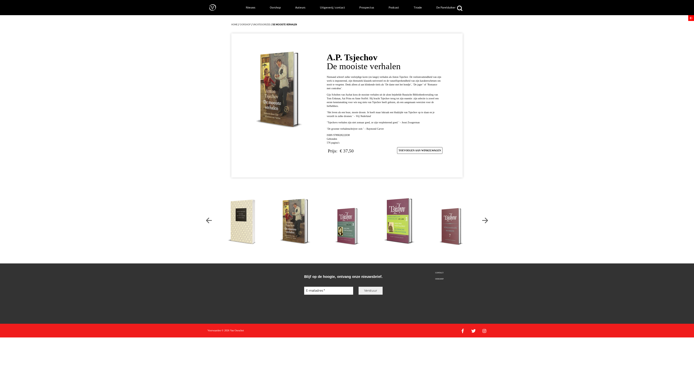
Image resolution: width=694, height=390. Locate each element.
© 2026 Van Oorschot (233, 330)
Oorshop (275, 7)
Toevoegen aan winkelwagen (420, 150)
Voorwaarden (214, 330)
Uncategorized (262, 24)
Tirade (418, 7)
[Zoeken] (459, 9)
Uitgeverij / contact (332, 7)
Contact (439, 273)
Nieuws (250, 7)
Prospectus (366, 7)
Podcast (394, 7)
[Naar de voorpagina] (210, 7)
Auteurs (300, 7)
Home (234, 24)
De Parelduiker (445, 7)
